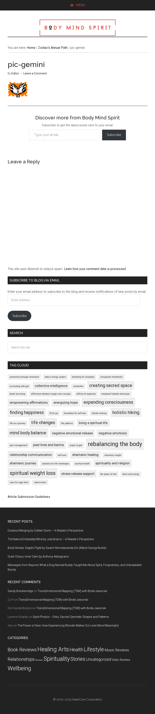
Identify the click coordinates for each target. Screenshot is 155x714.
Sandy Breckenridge (20, 591)
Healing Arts (53, 649)
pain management (18, 445)
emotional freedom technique (116, 394)
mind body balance (28, 432)
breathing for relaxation (83, 377)
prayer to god (76, 445)
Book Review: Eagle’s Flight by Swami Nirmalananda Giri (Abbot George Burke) (57, 547)
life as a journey (17, 423)
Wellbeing (19, 668)
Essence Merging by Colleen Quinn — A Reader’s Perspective (45, 530)
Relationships (21, 659)
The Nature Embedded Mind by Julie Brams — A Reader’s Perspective (51, 539)
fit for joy (54, 413)
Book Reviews (22, 650)
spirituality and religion (112, 463)
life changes (43, 422)
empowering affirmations (29, 402)
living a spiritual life (93, 423)
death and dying (17, 394)
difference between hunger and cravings (51, 394)
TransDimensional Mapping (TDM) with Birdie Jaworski (72, 591)
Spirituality (57, 658)
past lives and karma (48, 445)
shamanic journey (23, 463)
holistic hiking (125, 412)
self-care (62, 455)
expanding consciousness (108, 402)
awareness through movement (24, 377)
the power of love (108, 474)
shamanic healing (85, 455)
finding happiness (27, 412)
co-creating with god (19, 386)
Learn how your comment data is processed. (95, 269)
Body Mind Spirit (77, 28)
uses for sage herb (19, 482)
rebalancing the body (115, 444)
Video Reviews (121, 660)
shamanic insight (112, 455)
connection (78, 386)
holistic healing (99, 413)
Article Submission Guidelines (29, 497)
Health (76, 650)
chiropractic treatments (111, 377)
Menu (80, 5)
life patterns (67, 423)
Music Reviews (117, 650)
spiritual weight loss (33, 473)
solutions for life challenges (55, 463)
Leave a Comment (35, 73)
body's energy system (55, 377)
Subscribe (114, 135)
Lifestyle (94, 649)
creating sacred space (110, 385)
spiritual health (82, 463)
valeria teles (40, 482)
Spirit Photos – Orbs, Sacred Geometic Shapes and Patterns (71, 616)
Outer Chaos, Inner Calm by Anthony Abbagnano (38, 556)
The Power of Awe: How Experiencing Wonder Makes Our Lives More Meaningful (68, 625)
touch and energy (131, 474)
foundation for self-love (75, 413)
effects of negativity (86, 394)
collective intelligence (51, 386)
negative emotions (113, 433)
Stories (77, 659)
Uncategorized (98, 659)
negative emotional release (72, 433)
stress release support (77, 474)
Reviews (39, 660)
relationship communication (31, 455)
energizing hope (65, 402)
